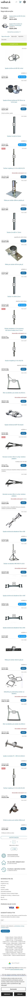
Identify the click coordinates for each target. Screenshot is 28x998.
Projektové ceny (4, 883)
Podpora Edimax (21, 954)
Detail (23, 108)
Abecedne (4, 39)
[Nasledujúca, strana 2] (14, 841)
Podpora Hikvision (18, 939)
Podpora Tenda (6, 943)
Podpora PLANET (7, 955)
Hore (14, 849)
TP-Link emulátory (18, 940)
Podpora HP (19, 952)
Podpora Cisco (6, 941)
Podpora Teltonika (18, 951)
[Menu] (24, 2)
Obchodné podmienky (6, 891)
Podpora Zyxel (21, 943)
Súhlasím (19, 994)
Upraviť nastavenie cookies (16, 969)
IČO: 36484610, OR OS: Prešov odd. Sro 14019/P (14, 975)
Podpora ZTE (14, 954)
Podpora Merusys (18, 945)
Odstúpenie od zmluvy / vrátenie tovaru (10, 895)
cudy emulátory (9, 948)
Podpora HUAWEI (18, 948)
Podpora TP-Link (9, 940)
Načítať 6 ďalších (14, 837)
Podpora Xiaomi (9, 939)
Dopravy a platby (5, 889)
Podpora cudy (19, 946)
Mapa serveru (4, 899)
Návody (2, 897)
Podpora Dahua (14, 941)
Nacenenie (3, 885)
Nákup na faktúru (5, 881)
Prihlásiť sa (5, 931)
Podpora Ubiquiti (9, 937)
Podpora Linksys (9, 951)
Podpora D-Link (21, 941)
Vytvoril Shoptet (15, 963)
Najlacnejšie (14, 36)
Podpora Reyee (6, 954)
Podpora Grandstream (11, 952)
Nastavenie (13, 989)
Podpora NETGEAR (18, 949)
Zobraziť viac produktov (13, 32)
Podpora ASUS (9, 945)
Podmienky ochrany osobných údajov (9, 893)
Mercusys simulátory (10, 946)
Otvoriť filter (14, 44)
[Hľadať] (16, 2)
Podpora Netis (14, 943)
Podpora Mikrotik (18, 937)
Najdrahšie (20, 36)
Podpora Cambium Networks (18, 955)
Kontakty (3, 887)
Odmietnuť (7, 994)
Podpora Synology (9, 949)
